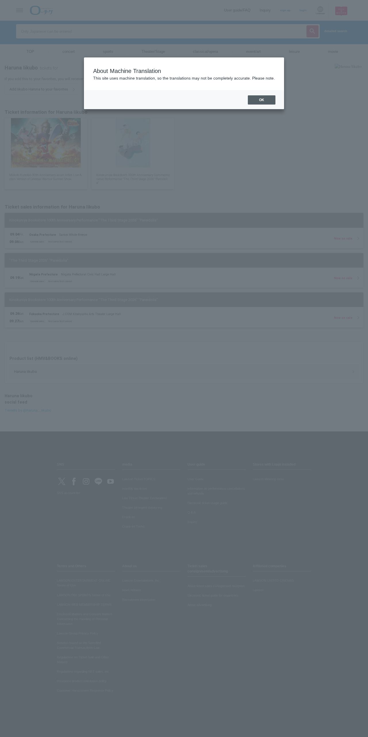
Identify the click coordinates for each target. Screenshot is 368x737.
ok (261, 100)
